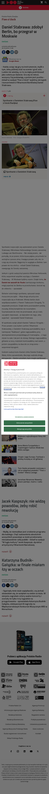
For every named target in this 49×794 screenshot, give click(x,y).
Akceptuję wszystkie (24, 429)
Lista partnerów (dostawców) (13, 409)
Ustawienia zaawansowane (24, 417)
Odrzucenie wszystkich (24, 423)
